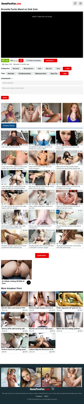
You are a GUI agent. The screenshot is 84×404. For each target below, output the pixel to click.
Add (67, 68)
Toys (58, 68)
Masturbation (28, 68)
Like (6, 60)
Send (5, 97)
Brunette (16, 68)
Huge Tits (54, 73)
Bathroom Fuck (40, 73)
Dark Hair (11, 73)
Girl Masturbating (25, 73)
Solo (39, 68)
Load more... (42, 255)
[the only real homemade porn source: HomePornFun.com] (40, 389)
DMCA (46, 396)
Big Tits (49, 68)
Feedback (39, 396)
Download (50, 60)
